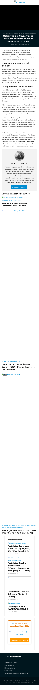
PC (18, 33)
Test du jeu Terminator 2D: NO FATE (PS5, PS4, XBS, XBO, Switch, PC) (19, 531)
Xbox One (10, 528)
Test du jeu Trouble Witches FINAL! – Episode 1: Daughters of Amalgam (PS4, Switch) (19, 567)
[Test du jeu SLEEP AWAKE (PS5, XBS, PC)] (19, 603)
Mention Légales (9, 668)
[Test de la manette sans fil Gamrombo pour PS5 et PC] (19, 197)
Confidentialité (9, 665)
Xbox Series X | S (31, 33)
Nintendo (12, 525)
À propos (7, 660)
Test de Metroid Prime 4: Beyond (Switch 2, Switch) (18, 594)
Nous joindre (8, 671)
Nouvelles (13, 33)
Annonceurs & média (11, 662)
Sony (24, 33)
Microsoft (6, 33)
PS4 (19, 525)
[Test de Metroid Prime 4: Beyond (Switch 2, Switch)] (19, 583)
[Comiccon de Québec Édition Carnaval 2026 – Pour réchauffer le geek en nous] (19, 285)
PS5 (21, 33)
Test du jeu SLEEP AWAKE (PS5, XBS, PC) (18, 607)
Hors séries (11, 362)
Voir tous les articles (19, 187)
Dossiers (4, 362)
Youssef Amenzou (24, 44)
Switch (29, 525)
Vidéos (4, 528)
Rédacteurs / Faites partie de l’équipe (16, 673)
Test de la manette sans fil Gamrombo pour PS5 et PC (14, 204)
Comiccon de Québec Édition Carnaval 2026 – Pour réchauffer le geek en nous (18, 366)
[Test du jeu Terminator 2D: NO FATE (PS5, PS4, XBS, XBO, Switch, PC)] (19, 543)
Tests (19, 200)
